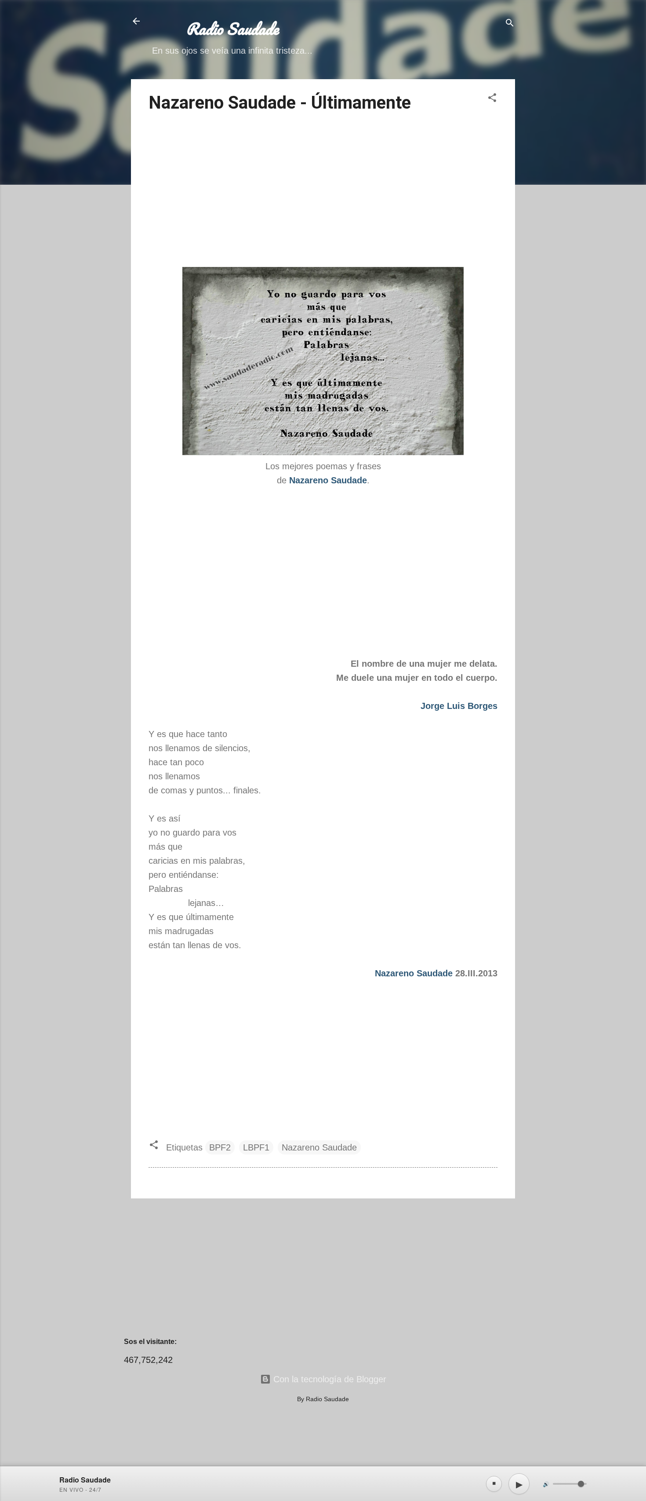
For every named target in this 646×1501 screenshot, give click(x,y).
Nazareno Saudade (414, 973)
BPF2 (220, 1147)
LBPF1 (256, 1147)
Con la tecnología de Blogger (328, 1379)
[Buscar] (509, 24)
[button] (492, 98)
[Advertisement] (323, 191)
